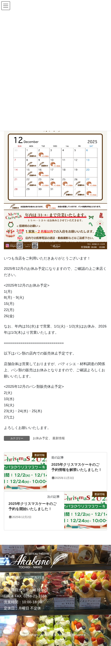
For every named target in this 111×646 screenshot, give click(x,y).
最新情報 (58, 438)
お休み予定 (40, 438)
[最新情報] (25, 471)
